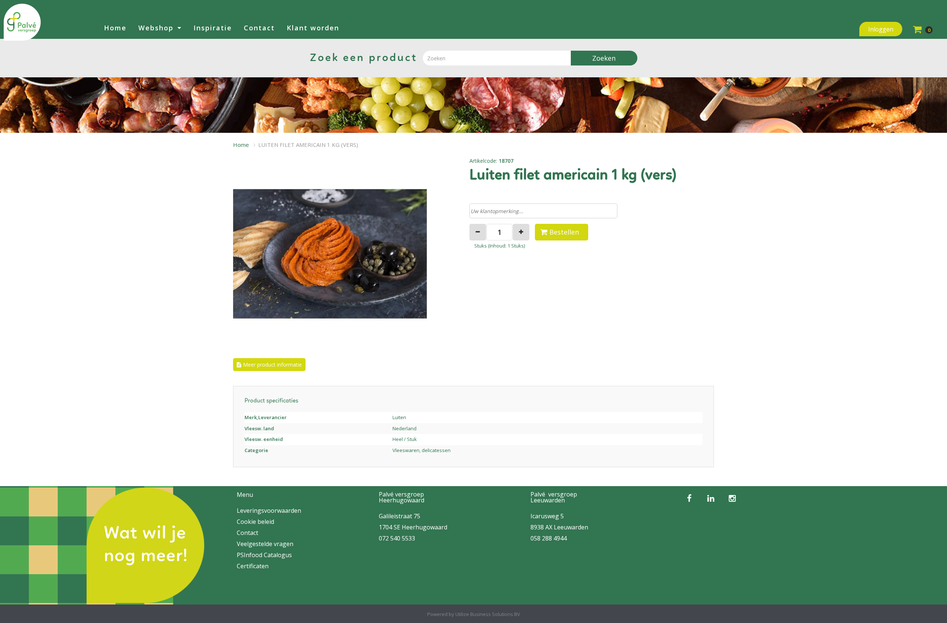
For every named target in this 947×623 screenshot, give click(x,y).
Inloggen (880, 29)
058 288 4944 (548, 538)
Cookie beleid (255, 522)
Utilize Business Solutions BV (487, 614)
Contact (259, 27)
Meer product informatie (272, 364)
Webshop (155, 27)
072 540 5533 (397, 538)
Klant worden (313, 27)
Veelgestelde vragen (265, 544)
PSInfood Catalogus (264, 555)
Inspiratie (212, 27)
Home (115, 27)
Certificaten (253, 566)
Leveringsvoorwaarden (269, 510)
